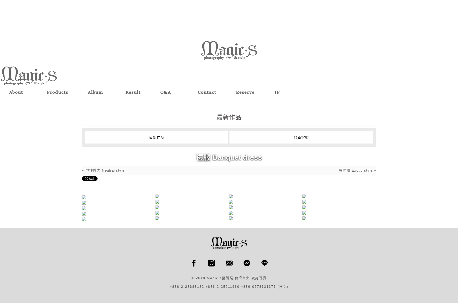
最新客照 (301, 137)
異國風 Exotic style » (357, 170)
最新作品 (156, 137)
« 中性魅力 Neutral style (103, 170)
